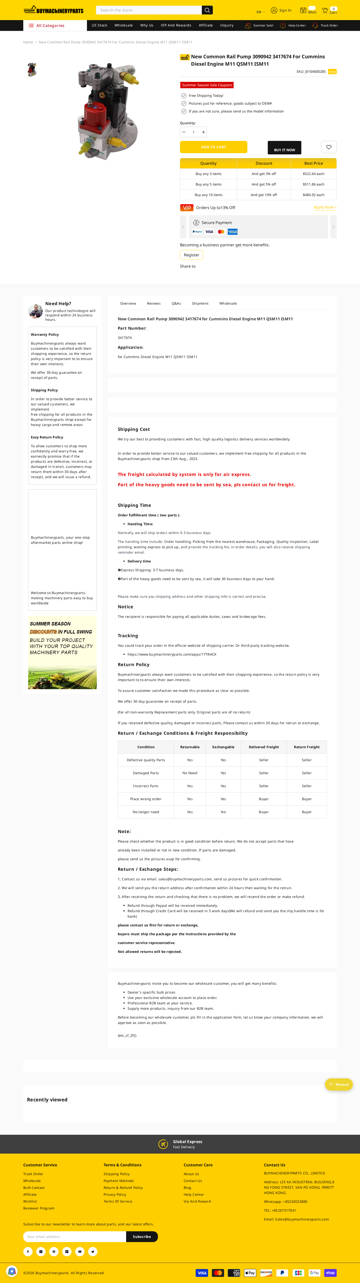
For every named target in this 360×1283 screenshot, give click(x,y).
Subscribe (142, 1236)
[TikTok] (67, 1251)
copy (332, 72)
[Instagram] (41, 1251)
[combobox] (149, 10)
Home (28, 42)
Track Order (329, 25)
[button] (283, 147)
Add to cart (213, 147)
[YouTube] (79, 1251)
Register (191, 255)
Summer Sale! (262, 25)
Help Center (296, 25)
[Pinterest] (54, 1251)
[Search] (154, 10)
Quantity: (188, 123)
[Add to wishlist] (329, 147)
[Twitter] (92, 1251)
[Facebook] (28, 1251)
